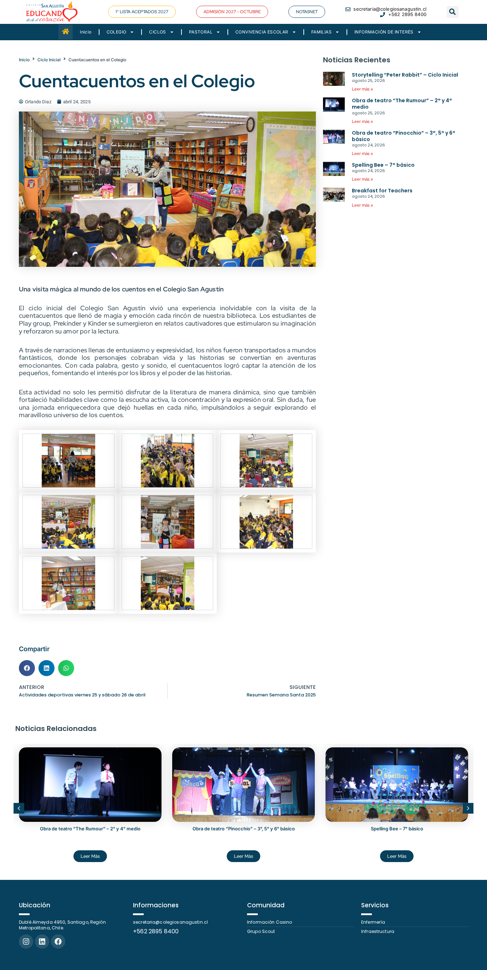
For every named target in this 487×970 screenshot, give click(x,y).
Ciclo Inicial (49, 59)
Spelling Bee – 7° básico (383, 164)
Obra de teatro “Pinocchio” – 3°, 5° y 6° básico (403, 136)
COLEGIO (117, 32)
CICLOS (157, 32)
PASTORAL (200, 32)
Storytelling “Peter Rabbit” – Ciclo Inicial (405, 74)
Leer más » (362, 89)
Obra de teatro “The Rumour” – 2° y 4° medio (402, 103)
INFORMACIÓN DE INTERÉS (384, 32)
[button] (232, 12)
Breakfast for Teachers (382, 190)
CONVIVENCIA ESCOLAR (261, 32)
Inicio (85, 32)
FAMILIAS (321, 32)
